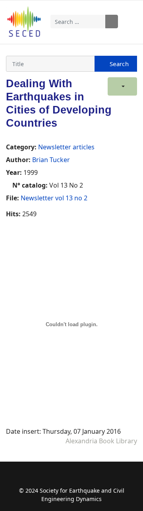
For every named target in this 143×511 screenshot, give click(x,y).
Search (111, 21)
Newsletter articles (66, 147)
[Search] (116, 64)
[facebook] (48, 478)
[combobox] (78, 21)
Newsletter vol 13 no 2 (54, 198)
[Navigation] (131, 21)
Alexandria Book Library (101, 441)
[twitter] (64, 478)
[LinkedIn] (95, 478)
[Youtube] (79, 478)
